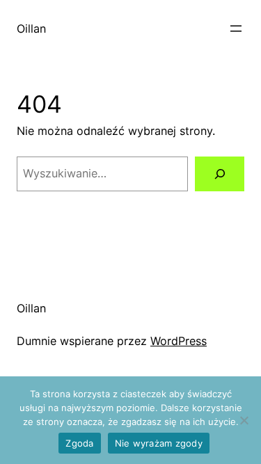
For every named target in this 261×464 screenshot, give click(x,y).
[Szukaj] (219, 174)
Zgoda (79, 443)
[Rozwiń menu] (236, 28)
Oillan (31, 28)
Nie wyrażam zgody (159, 443)
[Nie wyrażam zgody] (244, 420)
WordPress (178, 341)
